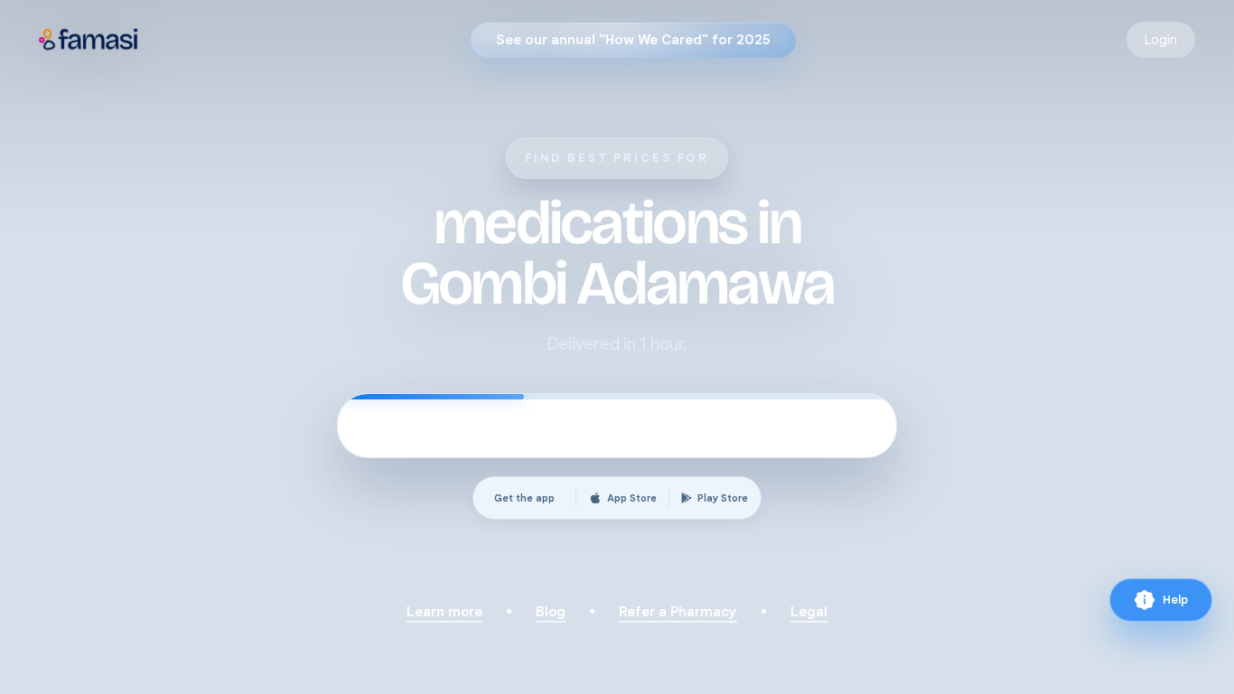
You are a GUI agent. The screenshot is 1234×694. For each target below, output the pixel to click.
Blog (551, 612)
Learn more (444, 612)
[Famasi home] (89, 39)
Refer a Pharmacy (678, 612)
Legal (808, 612)
